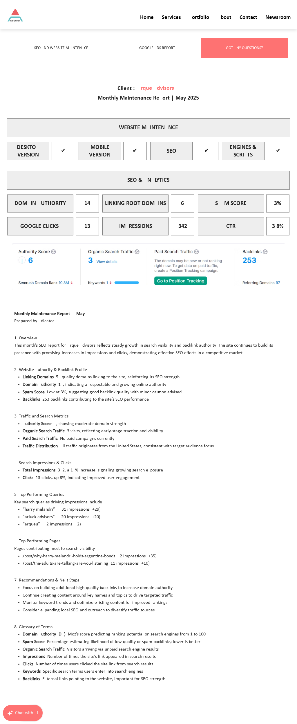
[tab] (61, 48)
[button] (171, 18)
